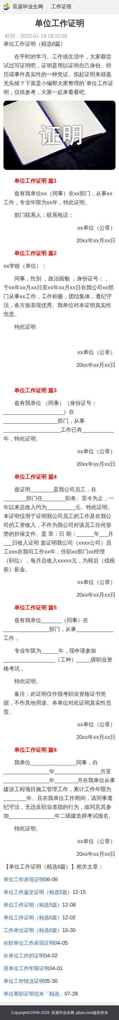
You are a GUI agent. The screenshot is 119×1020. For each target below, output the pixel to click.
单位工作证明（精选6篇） (32, 917)
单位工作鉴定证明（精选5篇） (37, 892)
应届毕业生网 (28, 6)
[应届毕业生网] (6, 6)
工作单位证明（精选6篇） (32, 930)
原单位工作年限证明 (26, 968)
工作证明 (61, 6)
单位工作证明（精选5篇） (32, 905)
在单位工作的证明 (23, 955)
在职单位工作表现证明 (28, 943)
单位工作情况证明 (23, 981)
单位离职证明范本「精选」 (33, 994)
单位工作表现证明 (23, 879)
